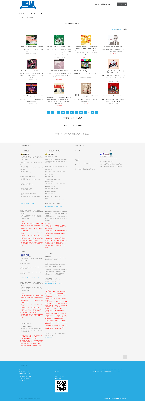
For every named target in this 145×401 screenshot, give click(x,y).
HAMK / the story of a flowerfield (59, 70)
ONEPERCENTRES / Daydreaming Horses (59, 46)
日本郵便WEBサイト (49, 337)
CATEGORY (22, 13)
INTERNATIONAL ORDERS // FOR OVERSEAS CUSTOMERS (107, 369)
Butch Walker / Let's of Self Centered (31, 71)
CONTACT (43, 13)
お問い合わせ (22, 380)
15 (72, 113)
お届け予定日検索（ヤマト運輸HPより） (28, 203)
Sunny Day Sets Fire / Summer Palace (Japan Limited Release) (113, 71)
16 (76, 113)
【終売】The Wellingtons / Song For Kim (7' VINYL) (86, 95)
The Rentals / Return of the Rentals (113, 46)
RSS (56, 378)
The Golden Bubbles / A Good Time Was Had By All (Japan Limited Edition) (86, 47)
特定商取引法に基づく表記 (25, 376)
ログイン (110, 4)
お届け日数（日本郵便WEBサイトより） (53, 283)
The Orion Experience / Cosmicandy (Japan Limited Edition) (31, 95)
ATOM (60, 378)
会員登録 (103, 4)
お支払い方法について (24, 371)
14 (67, 113)
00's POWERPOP (30, 17)
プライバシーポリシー (24, 378)
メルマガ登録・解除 (60, 376)
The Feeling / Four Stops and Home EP (32, 46)
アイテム (123, 4)
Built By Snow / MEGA (59, 95)
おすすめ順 (114, 29)
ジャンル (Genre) (21, 17)
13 (63, 113)
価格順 (120, 29)
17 (81, 113)
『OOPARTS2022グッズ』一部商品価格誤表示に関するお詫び (106, 371)
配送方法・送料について (24, 373)
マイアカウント (95, 4)
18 (85, 113)
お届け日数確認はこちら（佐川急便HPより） (29, 277)
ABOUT (34, 13)
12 (58, 113)
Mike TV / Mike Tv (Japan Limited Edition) (86, 71)
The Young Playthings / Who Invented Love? (113, 95)
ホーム (20, 369)
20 (92, 113)
